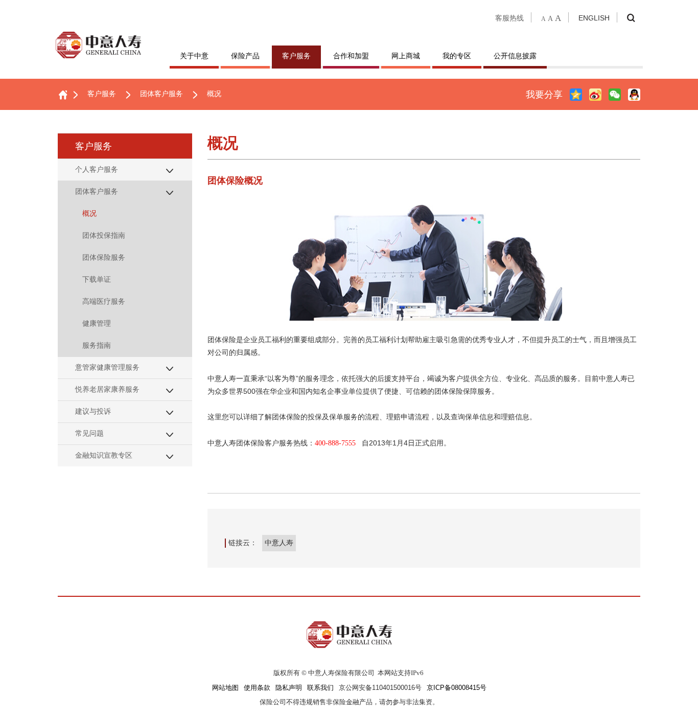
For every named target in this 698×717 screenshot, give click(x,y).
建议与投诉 (93, 411)
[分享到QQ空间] (576, 94)
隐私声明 (288, 687)
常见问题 (89, 433)
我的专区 (457, 56)
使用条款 (257, 687)
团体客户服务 (161, 93)
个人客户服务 (96, 169)
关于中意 (194, 56)
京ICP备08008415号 (456, 687)
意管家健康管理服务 (107, 367)
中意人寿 (279, 543)
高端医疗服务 (103, 301)
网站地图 (225, 687)
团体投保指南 (103, 235)
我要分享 (544, 94)
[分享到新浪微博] (595, 94)
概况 (214, 93)
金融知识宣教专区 (103, 455)
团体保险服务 (103, 257)
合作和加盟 (351, 56)
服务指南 (96, 345)
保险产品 (245, 56)
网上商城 (405, 56)
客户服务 (296, 56)
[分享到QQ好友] (634, 94)
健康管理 (96, 323)
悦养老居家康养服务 (107, 389)
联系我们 (320, 687)
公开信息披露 (515, 56)
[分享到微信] (615, 94)
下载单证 (96, 279)
